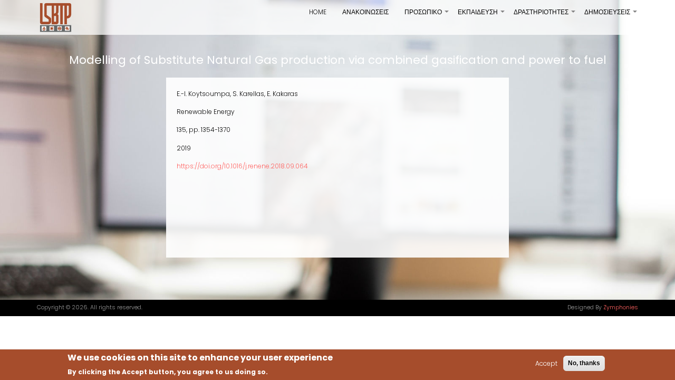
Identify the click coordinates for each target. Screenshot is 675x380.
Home (317, 11)
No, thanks (584, 363)
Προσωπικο (427, 15)
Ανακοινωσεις (365, 11)
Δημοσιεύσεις (611, 15)
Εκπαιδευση (482, 15)
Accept (546, 363)
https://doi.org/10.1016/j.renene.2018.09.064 (242, 166)
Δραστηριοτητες (545, 15)
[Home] (55, 17)
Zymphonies (620, 307)
